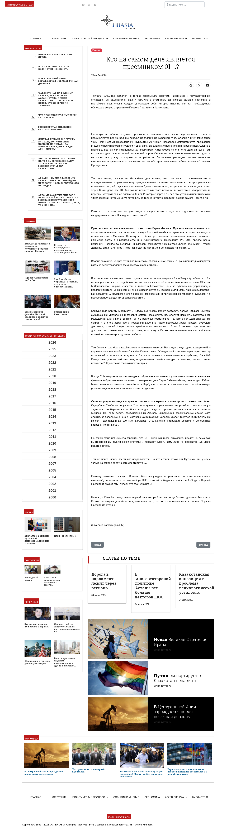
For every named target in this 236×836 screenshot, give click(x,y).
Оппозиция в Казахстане (61, 313)
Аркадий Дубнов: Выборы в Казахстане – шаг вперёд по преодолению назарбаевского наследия (58, 182)
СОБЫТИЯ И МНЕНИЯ (126, 38)
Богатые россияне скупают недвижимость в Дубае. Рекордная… (65, 662)
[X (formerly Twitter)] (199, 85)
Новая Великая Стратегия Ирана (55, 55)
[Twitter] (89, 4)
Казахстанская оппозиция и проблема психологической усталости (196, 583)
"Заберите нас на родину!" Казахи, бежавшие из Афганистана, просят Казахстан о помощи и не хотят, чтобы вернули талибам (55, 99)
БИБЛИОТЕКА (200, 38)
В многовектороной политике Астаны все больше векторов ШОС (153, 585)
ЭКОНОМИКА (152, 38)
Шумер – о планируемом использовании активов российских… (66, 249)
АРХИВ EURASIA (174, 38)
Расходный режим (31, 578)
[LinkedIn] (207, 85)
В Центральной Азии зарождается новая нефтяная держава (58, 81)
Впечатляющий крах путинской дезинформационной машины (37, 539)
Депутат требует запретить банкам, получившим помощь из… (66, 628)
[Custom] (95, 4)
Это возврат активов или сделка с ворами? (55, 128)
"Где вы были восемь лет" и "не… (36, 278)
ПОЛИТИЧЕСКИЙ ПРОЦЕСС (88, 38)
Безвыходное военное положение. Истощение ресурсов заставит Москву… (37, 247)
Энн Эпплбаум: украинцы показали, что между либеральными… (66, 283)
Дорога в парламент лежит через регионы (103, 581)
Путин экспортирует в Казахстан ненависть (53, 67)
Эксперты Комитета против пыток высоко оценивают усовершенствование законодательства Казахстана (56, 163)
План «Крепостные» (65, 535)
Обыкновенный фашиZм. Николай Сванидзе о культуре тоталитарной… (36, 315)
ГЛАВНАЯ (35, 38)
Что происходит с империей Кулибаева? (57, 116)
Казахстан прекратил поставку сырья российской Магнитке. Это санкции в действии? (141, 774)
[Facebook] (83, 4)
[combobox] (184, 4)
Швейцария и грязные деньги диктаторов (37, 662)
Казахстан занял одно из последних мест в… (52, 581)
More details (162, 650)
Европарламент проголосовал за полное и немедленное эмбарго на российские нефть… (187, 772)
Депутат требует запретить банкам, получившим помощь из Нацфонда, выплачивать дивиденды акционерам (56, 144)
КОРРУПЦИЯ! (59, 38)
